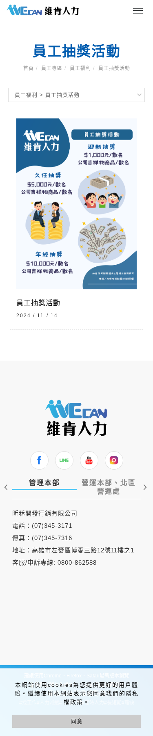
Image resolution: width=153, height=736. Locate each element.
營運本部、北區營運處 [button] (109, 487)
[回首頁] (43, 10)
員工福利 (80, 68)
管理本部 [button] (44, 483)
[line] (64, 460)
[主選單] (138, 11)
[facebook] (39, 460)
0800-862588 (77, 562)
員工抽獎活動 (114, 68)
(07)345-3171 (52, 525)
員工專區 (51, 68)
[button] (144, 487)
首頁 (28, 68)
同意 (77, 721)
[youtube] (89, 460)
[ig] (114, 460)
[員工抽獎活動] (76, 203)
